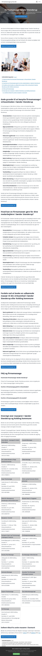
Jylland (25, 633)
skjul (15, 77)
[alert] (21, 651)
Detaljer (32, 651)
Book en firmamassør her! (21, 16)
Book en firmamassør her (8, 46)
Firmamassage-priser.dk (9, 2)
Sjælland (33, 633)
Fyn (39, 633)
